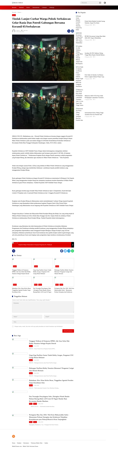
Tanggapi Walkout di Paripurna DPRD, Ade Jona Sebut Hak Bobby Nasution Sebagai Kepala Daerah (21, 271)
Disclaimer (26, 443)
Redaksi (19, 443)
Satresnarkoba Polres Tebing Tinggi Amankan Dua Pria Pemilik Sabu (94, 113)
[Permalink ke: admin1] (14, 31)
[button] (100, 2)
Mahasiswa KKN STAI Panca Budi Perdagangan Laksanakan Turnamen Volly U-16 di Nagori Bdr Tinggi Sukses (95, 96)
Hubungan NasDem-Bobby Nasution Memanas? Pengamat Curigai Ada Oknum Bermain (63, 271)
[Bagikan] (72, 31)
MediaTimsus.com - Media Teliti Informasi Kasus (25, 446)
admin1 (18, 30)
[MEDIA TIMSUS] (17, 2)
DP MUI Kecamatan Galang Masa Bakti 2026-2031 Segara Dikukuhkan (95, 37)
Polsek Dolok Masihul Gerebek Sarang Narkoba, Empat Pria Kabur (95, 22)
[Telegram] (68, 250)
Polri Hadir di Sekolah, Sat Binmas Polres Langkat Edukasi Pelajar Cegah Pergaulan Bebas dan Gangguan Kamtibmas (95, 76)
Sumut (14, 15)
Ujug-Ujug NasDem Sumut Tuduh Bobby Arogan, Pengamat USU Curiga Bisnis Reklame (42, 271)
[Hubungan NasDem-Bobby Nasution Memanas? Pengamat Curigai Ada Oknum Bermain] (64, 263)
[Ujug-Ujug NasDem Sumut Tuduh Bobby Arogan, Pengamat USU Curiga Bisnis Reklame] (43, 263)
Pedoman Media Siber (36, 443)
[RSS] (13, 436)
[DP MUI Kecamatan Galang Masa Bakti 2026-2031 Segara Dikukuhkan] (79, 38)
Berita (36, 284)
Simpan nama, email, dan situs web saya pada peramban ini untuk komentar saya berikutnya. (38, 326)
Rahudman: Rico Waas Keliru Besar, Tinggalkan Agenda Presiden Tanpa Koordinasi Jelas (21, 290)
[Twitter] (65, 250)
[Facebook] (61, 250)
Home (13, 443)
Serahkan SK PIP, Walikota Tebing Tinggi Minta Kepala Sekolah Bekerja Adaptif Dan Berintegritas (94, 54)
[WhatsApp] (72, 250)
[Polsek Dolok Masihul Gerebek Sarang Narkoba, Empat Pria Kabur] (79, 23)
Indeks (46, 443)
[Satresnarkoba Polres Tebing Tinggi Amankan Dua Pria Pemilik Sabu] (79, 114)
